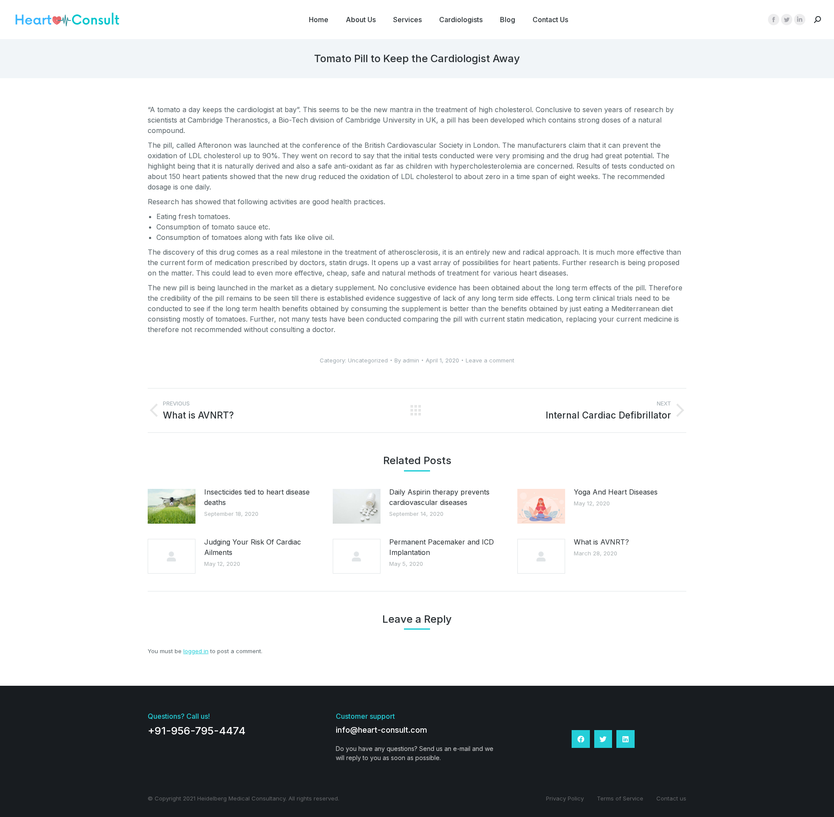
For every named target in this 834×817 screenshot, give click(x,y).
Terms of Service (620, 798)
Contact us (671, 798)
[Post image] (171, 506)
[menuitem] (318, 19)
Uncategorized (368, 360)
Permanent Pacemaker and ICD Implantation (441, 547)
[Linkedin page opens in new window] (799, 19)
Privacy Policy (565, 798)
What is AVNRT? (601, 542)
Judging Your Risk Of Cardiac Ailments (252, 547)
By (406, 360)
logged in (195, 651)
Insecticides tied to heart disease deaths (257, 497)
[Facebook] (581, 739)
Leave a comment (490, 360)
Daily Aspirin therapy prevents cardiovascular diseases (439, 497)
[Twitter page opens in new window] (786, 19)
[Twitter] (603, 739)
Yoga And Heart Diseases (616, 492)
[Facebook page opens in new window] (773, 19)
